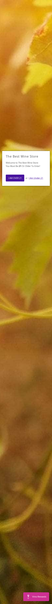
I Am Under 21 (36, 178)
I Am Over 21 (15, 178)
